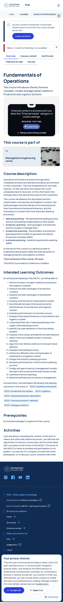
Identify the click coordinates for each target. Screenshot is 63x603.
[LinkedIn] (27, 477)
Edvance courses (14, 528)
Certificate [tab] (47, 56)
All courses (11, 522)
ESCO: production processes (18, 391)
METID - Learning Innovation (34, 506)
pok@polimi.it (12, 545)
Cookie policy (41, 584)
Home (9, 517)
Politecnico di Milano (29, 500)
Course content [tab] (28, 56)
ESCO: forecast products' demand (21, 400)
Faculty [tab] (31, 61)
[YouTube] (20, 477)
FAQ (8, 539)
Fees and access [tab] (14, 61)
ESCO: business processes (43, 386)
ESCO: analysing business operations (22, 395)
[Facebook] (13, 477)
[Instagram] (5, 477)
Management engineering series (20, 159)
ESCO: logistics (42, 391)
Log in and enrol (23, 36)
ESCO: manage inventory (16, 405)
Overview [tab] (11, 56)
